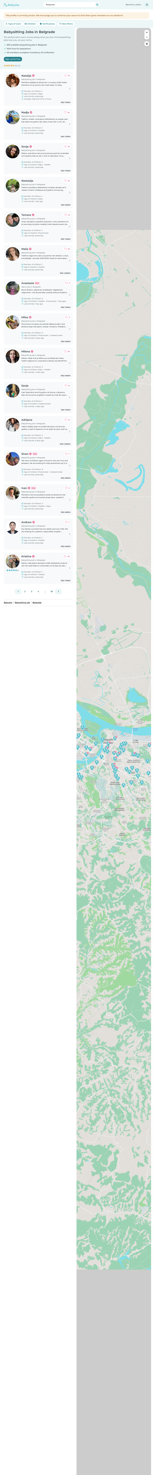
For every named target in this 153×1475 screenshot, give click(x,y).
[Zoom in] (146, 32)
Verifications (48, 24)
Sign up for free (12, 59)
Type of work (14, 24)
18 (52, 591)
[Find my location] (146, 43)
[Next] (58, 591)
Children (31, 24)
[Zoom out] (146, 37)
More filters (67, 24)
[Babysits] (11, 4)
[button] (138, 755)
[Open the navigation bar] (147, 4)
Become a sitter (133, 4)
